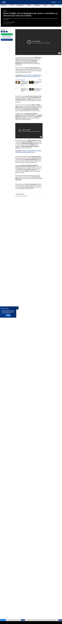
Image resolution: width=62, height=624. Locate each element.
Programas (54, 2)
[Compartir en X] (4, 32)
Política (11, 5)
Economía (29, 5)
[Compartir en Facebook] (2, 32)
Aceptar (8, 315)
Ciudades (45, 5)
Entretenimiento (20, 5)
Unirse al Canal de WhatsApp (7, 34)
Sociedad (59, 5)
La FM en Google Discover (8, 39)
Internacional (37, 5)
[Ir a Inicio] (4, 2)
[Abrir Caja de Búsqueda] (59, 2)
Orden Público (4, 5)
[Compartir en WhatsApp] (7, 32)
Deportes (52, 5)
